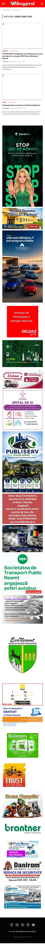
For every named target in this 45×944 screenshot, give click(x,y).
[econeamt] (22, 682)
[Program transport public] (22, 366)
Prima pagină (6, 10)
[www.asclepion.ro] (22, 430)
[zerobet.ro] (22, 206)
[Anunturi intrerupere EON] (22, 321)
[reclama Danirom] (22, 881)
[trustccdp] (14, 786)
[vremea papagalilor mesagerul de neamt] (22, 804)
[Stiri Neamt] (22, 3)
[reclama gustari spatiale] (22, 552)
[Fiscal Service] (22, 849)
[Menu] (3, 3)
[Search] (42, 3)
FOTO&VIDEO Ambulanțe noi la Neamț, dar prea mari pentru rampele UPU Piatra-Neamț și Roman (22, 56)
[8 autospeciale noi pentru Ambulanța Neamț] (22, 87)
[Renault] (22, 302)
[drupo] (22, 705)
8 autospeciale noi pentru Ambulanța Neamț (21, 105)
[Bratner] (22, 837)
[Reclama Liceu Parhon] (22, 229)
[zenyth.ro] (22, 745)
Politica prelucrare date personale (22, 931)
